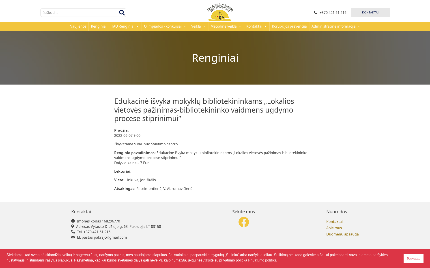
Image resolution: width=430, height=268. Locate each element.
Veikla (196, 26)
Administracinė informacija (334, 26)
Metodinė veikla (224, 26)
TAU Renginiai (122, 26)
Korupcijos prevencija (289, 26)
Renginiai (99, 26)
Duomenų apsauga (342, 234)
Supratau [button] (414, 258)
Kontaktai (254, 26)
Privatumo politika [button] (262, 260)
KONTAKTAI (370, 12)
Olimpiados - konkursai (163, 26)
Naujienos (78, 26)
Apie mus (334, 227)
